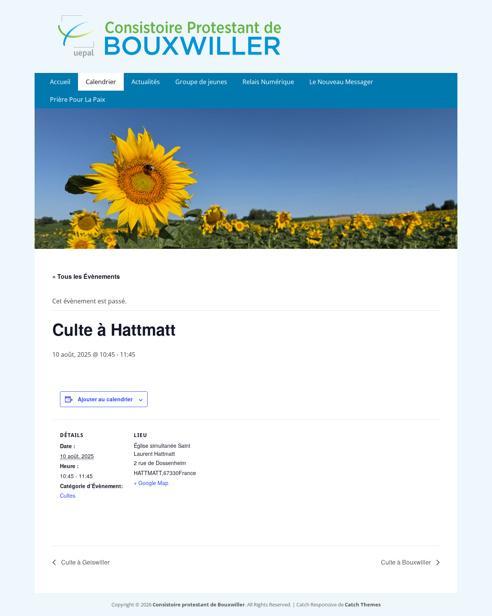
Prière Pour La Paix (77, 99)
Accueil (60, 82)
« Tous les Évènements (86, 276)
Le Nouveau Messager (341, 82)
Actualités (145, 82)
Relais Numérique (268, 82)
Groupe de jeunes (201, 82)
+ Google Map (151, 483)
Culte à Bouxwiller (406, 562)
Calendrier (101, 82)
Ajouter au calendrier (105, 399)
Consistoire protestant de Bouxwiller (199, 604)
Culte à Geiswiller (85, 562)
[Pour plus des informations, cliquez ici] (246, 246)
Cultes (67, 495)
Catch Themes (363, 604)
